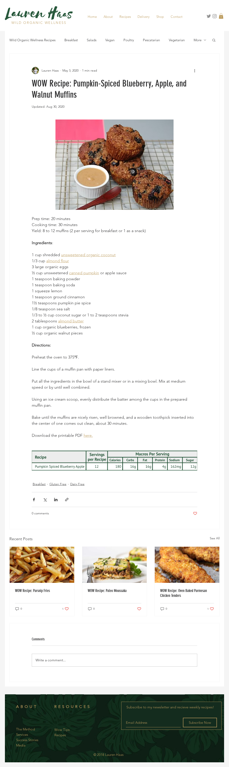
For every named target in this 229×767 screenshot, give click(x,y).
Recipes (60, 735)
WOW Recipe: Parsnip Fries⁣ (32, 590)
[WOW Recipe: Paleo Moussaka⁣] (114, 565)
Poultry (128, 40)
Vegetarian (177, 40)
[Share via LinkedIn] (56, 499)
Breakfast (71, 40)
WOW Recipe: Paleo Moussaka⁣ (107, 590)
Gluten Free (57, 484)
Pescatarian (151, 40)
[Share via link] (67, 499)
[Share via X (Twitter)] (45, 499)
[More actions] (194, 70)
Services (22, 734)
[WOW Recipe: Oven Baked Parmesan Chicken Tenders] (187, 565)
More (197, 40)
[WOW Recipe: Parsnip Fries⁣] (42, 565)
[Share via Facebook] (34, 499)
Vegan (109, 40)
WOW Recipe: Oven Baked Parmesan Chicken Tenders (183, 593)
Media (20, 745)
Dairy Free (77, 484)
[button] (108, 16)
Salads (91, 40)
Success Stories (27, 740)
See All (215, 538)
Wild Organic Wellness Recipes (32, 40)
